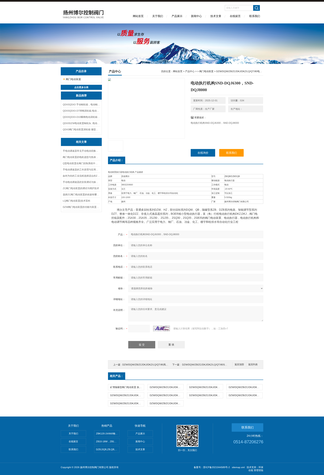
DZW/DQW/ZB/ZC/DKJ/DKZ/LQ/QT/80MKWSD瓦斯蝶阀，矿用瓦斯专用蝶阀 (245, 387)
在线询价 (203, 152)
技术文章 (215, 16)
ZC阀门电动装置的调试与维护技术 (81, 188)
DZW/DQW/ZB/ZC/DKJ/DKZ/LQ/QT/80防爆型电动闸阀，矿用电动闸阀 (166, 403)
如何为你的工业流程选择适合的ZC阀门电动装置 (81, 175)
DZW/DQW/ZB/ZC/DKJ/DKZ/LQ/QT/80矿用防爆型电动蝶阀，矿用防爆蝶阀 (127, 395)
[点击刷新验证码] (161, 328)
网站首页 (138, 16)
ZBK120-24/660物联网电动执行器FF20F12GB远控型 (107, 433)
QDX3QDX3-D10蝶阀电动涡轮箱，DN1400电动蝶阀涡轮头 (81, 117)
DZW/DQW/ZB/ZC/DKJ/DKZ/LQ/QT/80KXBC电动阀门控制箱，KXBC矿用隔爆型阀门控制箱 (166, 387)
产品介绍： (116, 160)
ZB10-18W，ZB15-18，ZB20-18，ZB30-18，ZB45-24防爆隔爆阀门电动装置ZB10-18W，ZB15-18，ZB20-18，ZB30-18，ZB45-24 (107, 441)
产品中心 (190, 71)
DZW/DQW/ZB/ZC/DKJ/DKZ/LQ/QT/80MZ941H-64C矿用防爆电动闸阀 (245, 395)
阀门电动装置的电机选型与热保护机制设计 (81, 157)
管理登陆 (258, 470)
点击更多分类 (81, 87)
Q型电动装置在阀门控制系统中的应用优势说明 (81, 163)
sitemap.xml (238, 467)
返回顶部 (239, 364)
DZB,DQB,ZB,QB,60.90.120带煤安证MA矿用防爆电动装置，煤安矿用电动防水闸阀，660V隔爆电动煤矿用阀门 (107, 449)
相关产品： (116, 376)
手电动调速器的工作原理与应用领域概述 (81, 169)
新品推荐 (81, 95)
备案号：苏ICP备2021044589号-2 (212, 467)
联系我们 (254, 16)
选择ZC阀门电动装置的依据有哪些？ (81, 194)
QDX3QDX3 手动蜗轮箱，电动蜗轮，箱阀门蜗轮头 (81, 104)
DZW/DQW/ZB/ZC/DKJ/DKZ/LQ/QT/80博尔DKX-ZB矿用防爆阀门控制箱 (206, 387)
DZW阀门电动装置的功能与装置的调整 (81, 207)
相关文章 (81, 141)
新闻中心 (196, 16)
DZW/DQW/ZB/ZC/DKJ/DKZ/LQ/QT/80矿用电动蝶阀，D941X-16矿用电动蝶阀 (127, 403)
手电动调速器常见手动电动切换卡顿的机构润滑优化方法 (81, 151)
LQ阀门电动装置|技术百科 (76, 200)
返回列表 (253, 364)
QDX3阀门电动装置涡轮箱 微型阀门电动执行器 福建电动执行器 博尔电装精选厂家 (81, 129)
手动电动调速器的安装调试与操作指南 (81, 182)
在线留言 (235, 16)
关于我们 (157, 16)
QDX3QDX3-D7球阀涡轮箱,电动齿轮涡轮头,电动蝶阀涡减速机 (81, 110)
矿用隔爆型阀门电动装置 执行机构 (127, 387)
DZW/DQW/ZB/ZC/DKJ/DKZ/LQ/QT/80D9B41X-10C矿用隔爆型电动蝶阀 (166, 395)
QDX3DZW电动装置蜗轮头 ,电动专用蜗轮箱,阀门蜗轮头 (81, 123)
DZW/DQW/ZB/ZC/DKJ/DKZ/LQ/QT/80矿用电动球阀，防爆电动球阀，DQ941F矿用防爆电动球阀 (206, 395)
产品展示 (177, 16)
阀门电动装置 (73, 79)
